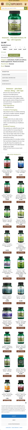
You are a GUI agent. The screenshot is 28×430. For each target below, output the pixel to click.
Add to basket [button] (7, 177)
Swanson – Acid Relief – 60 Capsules (7, 245)
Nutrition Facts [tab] (6, 84)
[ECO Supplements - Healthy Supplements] (14, 4)
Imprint (20, 427)
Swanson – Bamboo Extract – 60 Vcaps (7, 370)
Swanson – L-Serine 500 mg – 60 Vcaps (20, 297)
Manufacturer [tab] (6, 74)
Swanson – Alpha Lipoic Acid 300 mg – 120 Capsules (7, 172)
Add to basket (14, 55)
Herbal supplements (6, 61)
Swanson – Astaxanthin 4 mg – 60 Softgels (21, 171)
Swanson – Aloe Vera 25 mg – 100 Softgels (21, 347)
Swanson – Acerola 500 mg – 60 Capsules (7, 395)
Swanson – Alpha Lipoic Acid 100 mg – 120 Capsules (7, 197)
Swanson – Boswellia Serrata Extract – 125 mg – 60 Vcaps (21, 371)
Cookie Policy (8, 427)
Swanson (11, 64)
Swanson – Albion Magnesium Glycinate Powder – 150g (7, 323)
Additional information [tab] (8, 77)
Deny (14, 420)
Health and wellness (20, 60)
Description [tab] (5, 71)
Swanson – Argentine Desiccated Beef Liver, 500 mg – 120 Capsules (21, 197)
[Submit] (25, 8)
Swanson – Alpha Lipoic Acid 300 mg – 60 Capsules (21, 396)
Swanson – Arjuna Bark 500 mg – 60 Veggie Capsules (21, 323)
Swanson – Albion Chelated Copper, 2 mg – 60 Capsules (7, 272)
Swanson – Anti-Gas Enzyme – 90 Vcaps (7, 221)
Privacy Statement (15, 427)
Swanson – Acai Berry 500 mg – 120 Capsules (7, 347)
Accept (14, 416)
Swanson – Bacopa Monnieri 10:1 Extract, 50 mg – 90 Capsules (21, 222)
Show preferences (14, 424)
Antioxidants (11, 60)
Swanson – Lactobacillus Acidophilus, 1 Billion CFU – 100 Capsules (21, 246)
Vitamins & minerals (18, 61)
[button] (26, 403)
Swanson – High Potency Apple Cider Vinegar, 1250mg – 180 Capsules (21, 272)
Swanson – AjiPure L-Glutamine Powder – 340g (7, 298)
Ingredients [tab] (5, 80)
